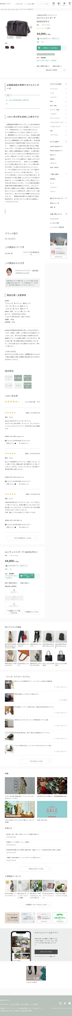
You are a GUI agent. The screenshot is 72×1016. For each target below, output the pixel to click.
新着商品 (52, 179)
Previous (6, 27)
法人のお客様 (24, 1004)
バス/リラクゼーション (56, 122)
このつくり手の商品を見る (31, 253)
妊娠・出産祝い (54, 167)
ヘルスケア (53, 114)
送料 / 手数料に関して (43, 66)
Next (30, 27)
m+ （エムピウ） (10, 238)
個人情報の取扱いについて (25, 1008)
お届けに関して (57, 66)
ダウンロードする (46, 952)
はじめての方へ (19, 4)
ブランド (52, 191)
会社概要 (16, 1010)
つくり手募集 (33, 1004)
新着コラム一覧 (54, 203)
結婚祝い (52, 159)
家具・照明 (53, 105)
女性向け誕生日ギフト (56, 146)
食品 (51, 130)
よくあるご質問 (30, 4)
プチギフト (53, 163)
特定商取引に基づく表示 (6, 1010)
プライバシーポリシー (11, 1008)
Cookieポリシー (38, 1008)
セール (52, 183)
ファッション (54, 89)
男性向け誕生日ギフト (56, 150)
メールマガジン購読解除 (57, 227)
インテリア (53, 97)
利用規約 (2, 1008)
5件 (48, 28)
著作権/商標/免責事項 (26, 1010)
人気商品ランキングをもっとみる (36, 905)
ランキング (53, 187)
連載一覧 (52, 207)
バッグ (12, 9)
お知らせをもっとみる (36, 869)
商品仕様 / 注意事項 (51, 70)
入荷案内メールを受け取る (50, 48)
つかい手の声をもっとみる (22, 538)
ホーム (2, 9)
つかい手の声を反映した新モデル (19, 100)
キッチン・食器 (54, 109)
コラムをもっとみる (36, 761)
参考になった (10, 443)
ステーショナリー (55, 118)
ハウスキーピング (55, 126)
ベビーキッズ (54, 135)
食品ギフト (53, 155)
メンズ (8, 9)
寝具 (51, 101)
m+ (5, 9)
